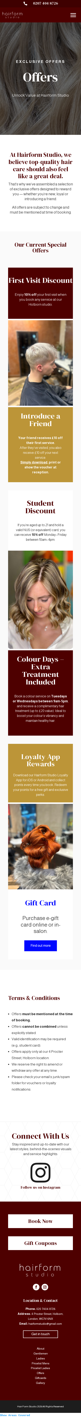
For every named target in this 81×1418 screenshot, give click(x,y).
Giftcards (40, 1378)
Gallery (40, 1382)
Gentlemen (40, 1353)
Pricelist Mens (40, 1363)
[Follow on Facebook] (36, 1287)
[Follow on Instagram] (45, 1287)
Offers (40, 1373)
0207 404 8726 (45, 3)
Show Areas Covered (15, 1415)
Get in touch (40, 1334)
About (40, 1348)
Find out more (41, 946)
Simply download (33, 462)
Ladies (40, 1358)
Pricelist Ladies (40, 1368)
